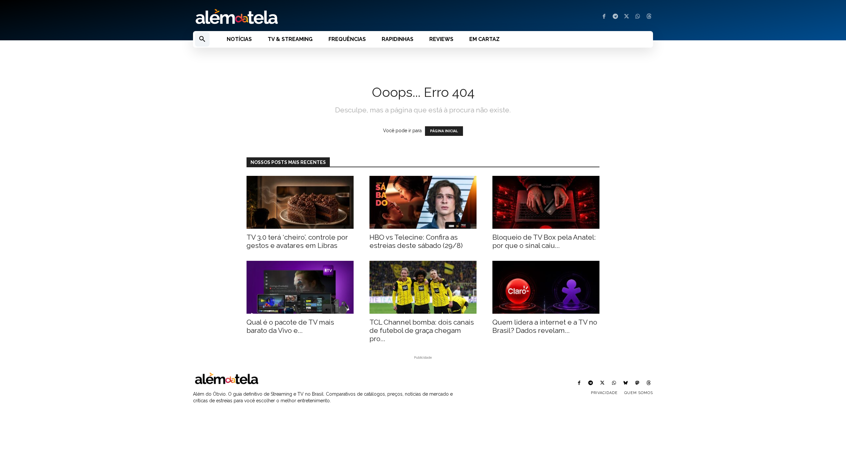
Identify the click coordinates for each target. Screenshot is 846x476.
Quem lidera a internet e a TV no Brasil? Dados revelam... (544, 326)
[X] (627, 17)
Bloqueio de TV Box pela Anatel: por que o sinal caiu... (544, 241)
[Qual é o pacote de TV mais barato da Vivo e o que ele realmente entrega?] (300, 287)
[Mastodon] (637, 383)
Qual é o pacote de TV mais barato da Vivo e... (290, 326)
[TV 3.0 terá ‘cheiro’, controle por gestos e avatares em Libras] (300, 202)
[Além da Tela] (304, 17)
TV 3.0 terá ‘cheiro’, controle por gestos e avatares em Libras (297, 241)
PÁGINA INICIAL (444, 131)
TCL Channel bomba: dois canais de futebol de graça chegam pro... (421, 330)
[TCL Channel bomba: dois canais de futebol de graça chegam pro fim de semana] (423, 287)
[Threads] (649, 17)
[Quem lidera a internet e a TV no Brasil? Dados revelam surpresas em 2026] (545, 287)
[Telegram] (615, 17)
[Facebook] (604, 17)
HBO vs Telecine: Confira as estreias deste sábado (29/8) (416, 241)
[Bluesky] (625, 383)
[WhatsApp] (638, 17)
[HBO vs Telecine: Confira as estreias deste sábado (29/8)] (423, 202)
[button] (202, 39)
